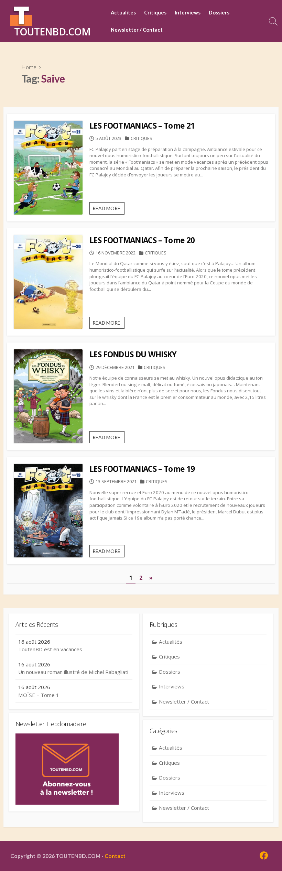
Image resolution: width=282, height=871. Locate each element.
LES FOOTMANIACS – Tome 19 (142, 469)
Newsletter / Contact (137, 29)
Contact (115, 856)
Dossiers (219, 12)
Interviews (187, 12)
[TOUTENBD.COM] (21, 15)
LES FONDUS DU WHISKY (133, 354)
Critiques (155, 12)
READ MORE (108, 210)
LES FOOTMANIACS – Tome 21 (142, 126)
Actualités (123, 12)
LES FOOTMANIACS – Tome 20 (142, 240)
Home (28, 67)
